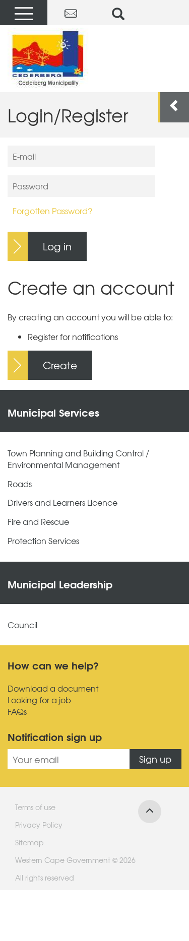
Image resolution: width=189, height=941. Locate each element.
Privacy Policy (38, 825)
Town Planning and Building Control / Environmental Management (78, 458)
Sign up (155, 759)
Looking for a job (39, 700)
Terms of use (35, 807)
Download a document (53, 688)
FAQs (17, 711)
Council (22, 625)
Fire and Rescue (38, 521)
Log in (57, 246)
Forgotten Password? (52, 211)
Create (60, 365)
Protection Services (43, 541)
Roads (20, 484)
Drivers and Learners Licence (62, 502)
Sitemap (29, 842)
